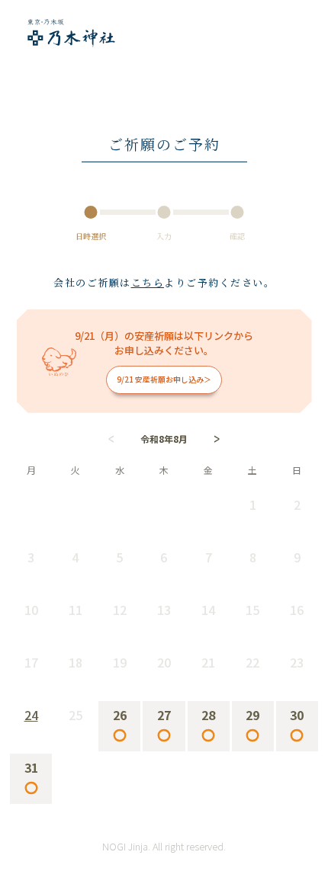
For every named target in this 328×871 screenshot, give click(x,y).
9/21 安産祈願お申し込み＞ (164, 379)
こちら (148, 282)
